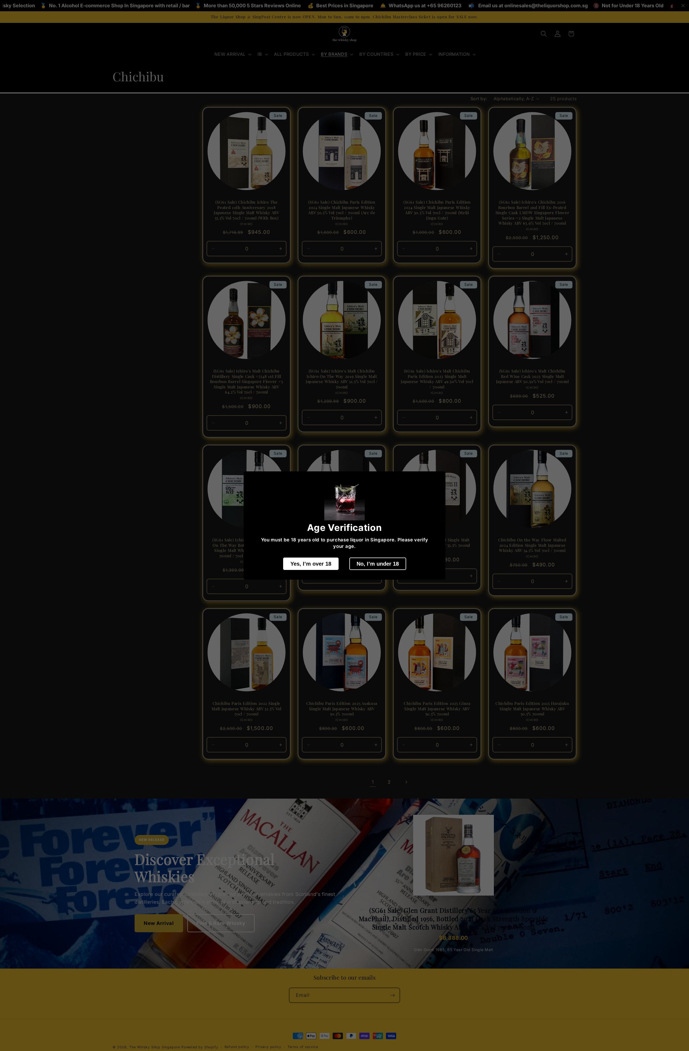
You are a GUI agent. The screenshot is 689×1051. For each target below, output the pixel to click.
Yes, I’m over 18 (310, 564)
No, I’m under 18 (378, 564)
